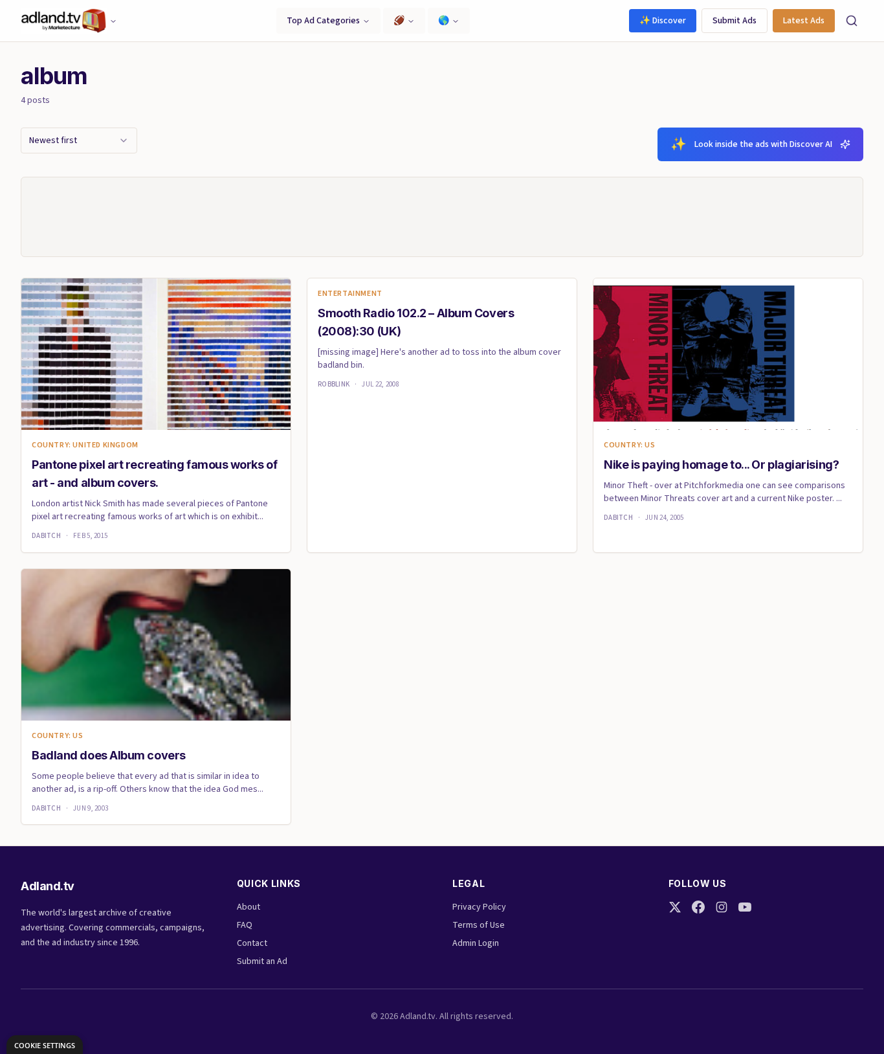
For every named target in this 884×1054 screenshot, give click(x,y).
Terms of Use (478, 925)
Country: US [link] (630, 445)
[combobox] (79, 140)
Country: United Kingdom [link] (85, 445)
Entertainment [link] (350, 294)
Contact (252, 943)
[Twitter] (675, 907)
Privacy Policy (479, 907)
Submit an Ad (262, 961)
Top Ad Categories (323, 20)
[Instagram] (721, 907)
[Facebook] (698, 907)
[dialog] (44, 1044)
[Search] (851, 20)
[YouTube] (744, 907)
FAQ (244, 925)
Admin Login (475, 943)
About (248, 907)
